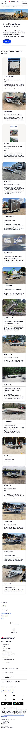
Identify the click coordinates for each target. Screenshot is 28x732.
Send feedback (7, 690)
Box (2, 618)
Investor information (7, 652)
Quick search (9, 677)
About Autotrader (6, 648)
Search (25, 3)
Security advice (5, 644)
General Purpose (6, 613)
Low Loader (4, 616)
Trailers (3, 606)
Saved (22, 3)
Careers (4, 650)
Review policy (5, 657)
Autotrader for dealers (12, 681)
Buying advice (9, 673)
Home (2, 6)
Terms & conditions (6, 655)
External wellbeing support (8, 659)
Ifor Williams (14, 6)
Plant (7, 6)
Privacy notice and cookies (8, 654)
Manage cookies (6, 662)
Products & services (11, 668)
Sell (5, 3)
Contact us (4, 646)
